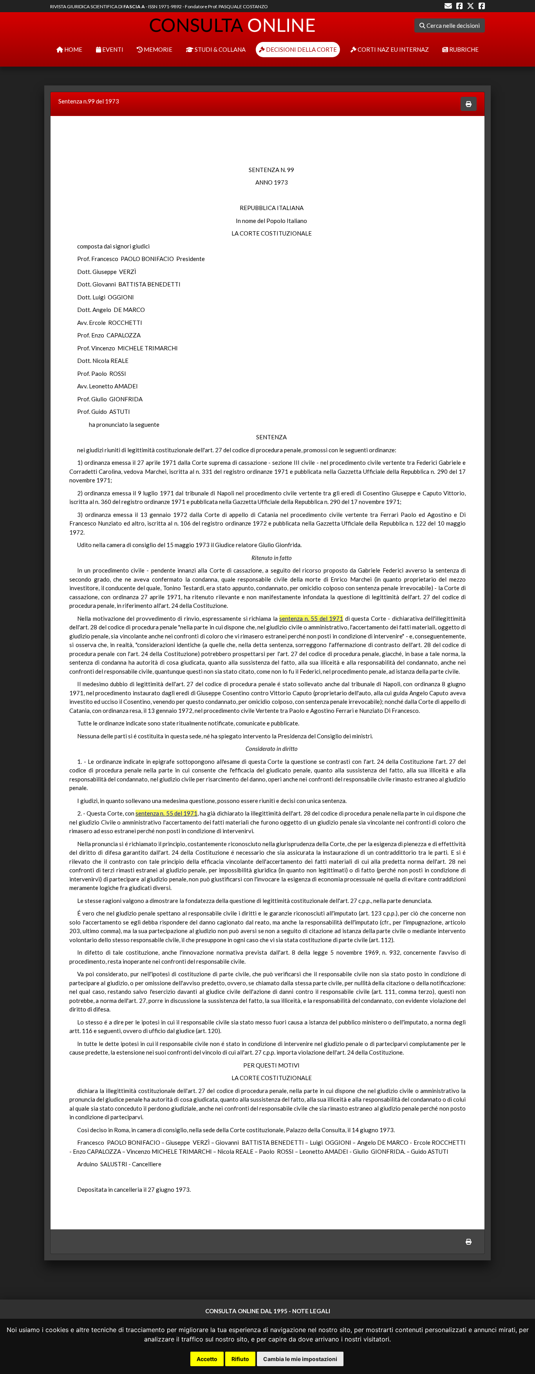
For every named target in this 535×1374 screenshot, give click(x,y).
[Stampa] (469, 104)
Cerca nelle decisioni (452, 25)
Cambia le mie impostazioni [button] (300, 1359)
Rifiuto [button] (240, 1359)
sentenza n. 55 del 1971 (311, 618)
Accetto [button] (207, 1359)
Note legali (311, 1310)
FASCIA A (134, 6)
